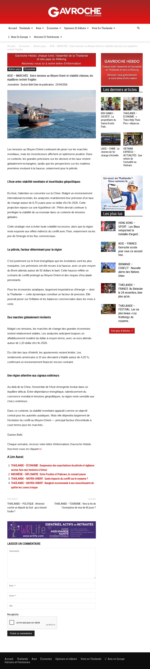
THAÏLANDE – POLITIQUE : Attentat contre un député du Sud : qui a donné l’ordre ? (27, 507)
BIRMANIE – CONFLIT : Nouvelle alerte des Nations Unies (129, 269)
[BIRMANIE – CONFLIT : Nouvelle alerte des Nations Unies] (108, 267)
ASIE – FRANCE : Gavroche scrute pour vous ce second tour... (130, 249)
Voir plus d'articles (120, 330)
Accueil (12, 28)
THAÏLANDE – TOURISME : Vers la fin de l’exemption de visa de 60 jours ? (75, 505)
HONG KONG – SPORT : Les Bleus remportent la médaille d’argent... (129, 228)
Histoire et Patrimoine (46, 37)
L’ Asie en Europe (18, 37)
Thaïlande (24, 28)
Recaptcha (12, 614)
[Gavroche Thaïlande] (75, 12)
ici (40, 449)
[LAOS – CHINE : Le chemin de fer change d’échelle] (111, 139)
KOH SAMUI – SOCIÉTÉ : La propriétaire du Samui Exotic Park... (108, 120)
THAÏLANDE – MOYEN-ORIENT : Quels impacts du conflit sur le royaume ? (49, 478)
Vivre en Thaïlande (102, 28)
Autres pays (39, 46)
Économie (52, 28)
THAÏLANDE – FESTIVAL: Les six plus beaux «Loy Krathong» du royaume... (128, 313)
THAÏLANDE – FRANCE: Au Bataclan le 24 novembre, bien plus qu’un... (130, 290)
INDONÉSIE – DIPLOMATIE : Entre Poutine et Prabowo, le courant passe (48, 474)
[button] (138, 28)
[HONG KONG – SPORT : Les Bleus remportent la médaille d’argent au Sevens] (108, 226)
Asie (38, 28)
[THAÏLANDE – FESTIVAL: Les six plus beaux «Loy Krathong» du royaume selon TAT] (108, 309)
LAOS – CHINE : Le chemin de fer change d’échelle (110, 152)
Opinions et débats (75, 28)
